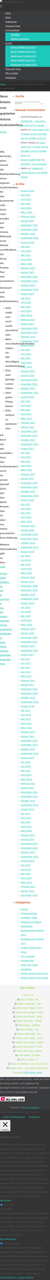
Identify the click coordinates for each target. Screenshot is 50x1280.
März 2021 (26, 470)
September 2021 (29, 444)
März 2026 (26, 212)
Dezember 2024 (29, 276)
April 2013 (26, 878)
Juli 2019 (25, 556)
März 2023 (26, 367)
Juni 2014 (26, 818)
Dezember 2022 (29, 379)
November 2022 (29, 384)
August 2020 (27, 500)
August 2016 (27, 706)
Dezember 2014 (29, 792)
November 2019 (29, 538)
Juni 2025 (26, 251)
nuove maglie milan (31, 159)
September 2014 (29, 805)
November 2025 (29, 229)
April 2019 (26, 568)
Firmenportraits (29, 913)
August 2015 (27, 758)
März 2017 (26, 676)
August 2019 (27, 551)
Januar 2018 (27, 633)
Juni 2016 (26, 715)
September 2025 (29, 238)
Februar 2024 (28, 319)
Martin (3, 132)
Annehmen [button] (34, 1117)
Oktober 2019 (28, 543)
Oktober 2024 (28, 285)
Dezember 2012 (29, 895)
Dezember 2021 (29, 431)
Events (24, 909)
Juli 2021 (25, 453)
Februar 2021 (28, 474)
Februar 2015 (28, 783)
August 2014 (27, 809)
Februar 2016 (28, 732)
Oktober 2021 (28, 440)
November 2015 (29, 745)
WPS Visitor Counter (33, 1072)
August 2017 (27, 654)
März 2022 (26, 418)
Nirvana (25, 1108)
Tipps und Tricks (29, 965)
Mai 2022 (26, 410)
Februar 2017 (28, 680)
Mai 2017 (26, 667)
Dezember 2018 (29, 586)
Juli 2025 (25, 246)
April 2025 (26, 259)
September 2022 (29, 392)
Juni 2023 (26, 354)
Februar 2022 (28, 422)
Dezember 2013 (29, 843)
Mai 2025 (26, 255)
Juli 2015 (25, 762)
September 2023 (29, 341)
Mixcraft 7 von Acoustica (34, 164)
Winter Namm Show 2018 (34, 978)
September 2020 (29, 496)
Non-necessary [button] (8, 1239)
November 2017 (29, 642)
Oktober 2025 (28, 233)
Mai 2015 (26, 770)
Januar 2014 (27, 839)
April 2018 (26, 620)
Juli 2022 (25, 401)
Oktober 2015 (28, 749)
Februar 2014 (28, 835)
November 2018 (29, 590)
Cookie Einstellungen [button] (14, 1117)
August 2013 (27, 861)
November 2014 (29, 796)
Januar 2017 (27, 684)
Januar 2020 (27, 530)
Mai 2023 (26, 358)
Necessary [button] (5, 1200)
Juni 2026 (26, 199)
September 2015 (29, 753)
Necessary (9, 1204)
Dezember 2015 (29, 740)
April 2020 (26, 517)
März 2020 (26, 521)
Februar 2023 (28, 371)
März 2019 (26, 573)
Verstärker (26, 969)
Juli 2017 (25, 659)
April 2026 (26, 208)
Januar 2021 (27, 478)
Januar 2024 (27, 324)
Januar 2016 (27, 736)
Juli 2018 (25, 607)
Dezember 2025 (29, 225)
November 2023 (29, 332)
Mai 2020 (26, 513)
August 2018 (27, 603)
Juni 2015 (26, 766)
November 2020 (29, 487)
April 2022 (26, 414)
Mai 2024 (26, 307)
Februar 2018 (28, 629)
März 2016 (26, 727)
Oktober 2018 (28, 594)
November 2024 (29, 281)
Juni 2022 (26, 405)
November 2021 (29, 435)
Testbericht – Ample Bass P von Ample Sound (34, 172)
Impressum (27, 926)
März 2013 (26, 882)
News (3, 84)
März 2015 (26, 779)
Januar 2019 (27, 581)
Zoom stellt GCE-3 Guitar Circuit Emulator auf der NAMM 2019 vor (35, 134)
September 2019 (29, 547)
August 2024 (27, 294)
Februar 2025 (28, 268)
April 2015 (26, 775)
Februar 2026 (28, 216)
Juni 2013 (26, 869)
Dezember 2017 (29, 637)
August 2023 (27, 345)
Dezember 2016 (29, 689)
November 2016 (29, 693)
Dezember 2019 (29, 534)
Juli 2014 (25, 813)
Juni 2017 (26, 663)
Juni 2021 (26, 457)
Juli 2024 (25, 298)
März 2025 (26, 264)
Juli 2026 (25, 195)
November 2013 (29, 848)
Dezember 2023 (29, 328)
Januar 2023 (27, 375)
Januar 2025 (27, 272)
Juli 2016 (25, 710)
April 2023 (26, 362)
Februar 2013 (28, 886)
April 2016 (26, 723)
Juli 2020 (25, 504)
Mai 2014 (26, 822)
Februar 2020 (28, 526)
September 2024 (29, 289)
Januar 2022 (27, 427)
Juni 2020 (26, 508)
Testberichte (27, 960)
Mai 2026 (26, 203)
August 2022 (27, 397)
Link (2, 566)
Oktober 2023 (28, 337)
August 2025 (27, 242)
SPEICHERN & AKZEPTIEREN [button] (16, 1277)
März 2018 (26, 624)
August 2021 (27, 448)
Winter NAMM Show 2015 (34, 973)
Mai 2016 (26, 719)
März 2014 (26, 831)
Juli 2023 (25, 350)
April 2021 (26, 465)
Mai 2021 (26, 461)
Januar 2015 (27, 788)
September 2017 (29, 650)
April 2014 (26, 826)
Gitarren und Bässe (31, 922)
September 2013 (29, 856)
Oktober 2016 (28, 697)
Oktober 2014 (28, 801)
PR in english (28, 956)
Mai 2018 (26, 616)
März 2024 (26, 315)
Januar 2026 (27, 221)
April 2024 (26, 311)
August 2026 (27, 191)
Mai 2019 (26, 564)
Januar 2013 (27, 891)
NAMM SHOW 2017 (31, 947)
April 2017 (26, 672)
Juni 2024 (26, 302)
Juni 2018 (26, 611)
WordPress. (35, 1108)
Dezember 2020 (29, 483)
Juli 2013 (25, 865)
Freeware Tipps (29, 917)
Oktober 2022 (28, 388)
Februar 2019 (28, 577)
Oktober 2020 (28, 491)
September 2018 (29, 599)
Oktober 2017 (28, 646)
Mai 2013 (26, 873)
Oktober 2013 (28, 852)
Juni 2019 (26, 560)
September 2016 (29, 702)
